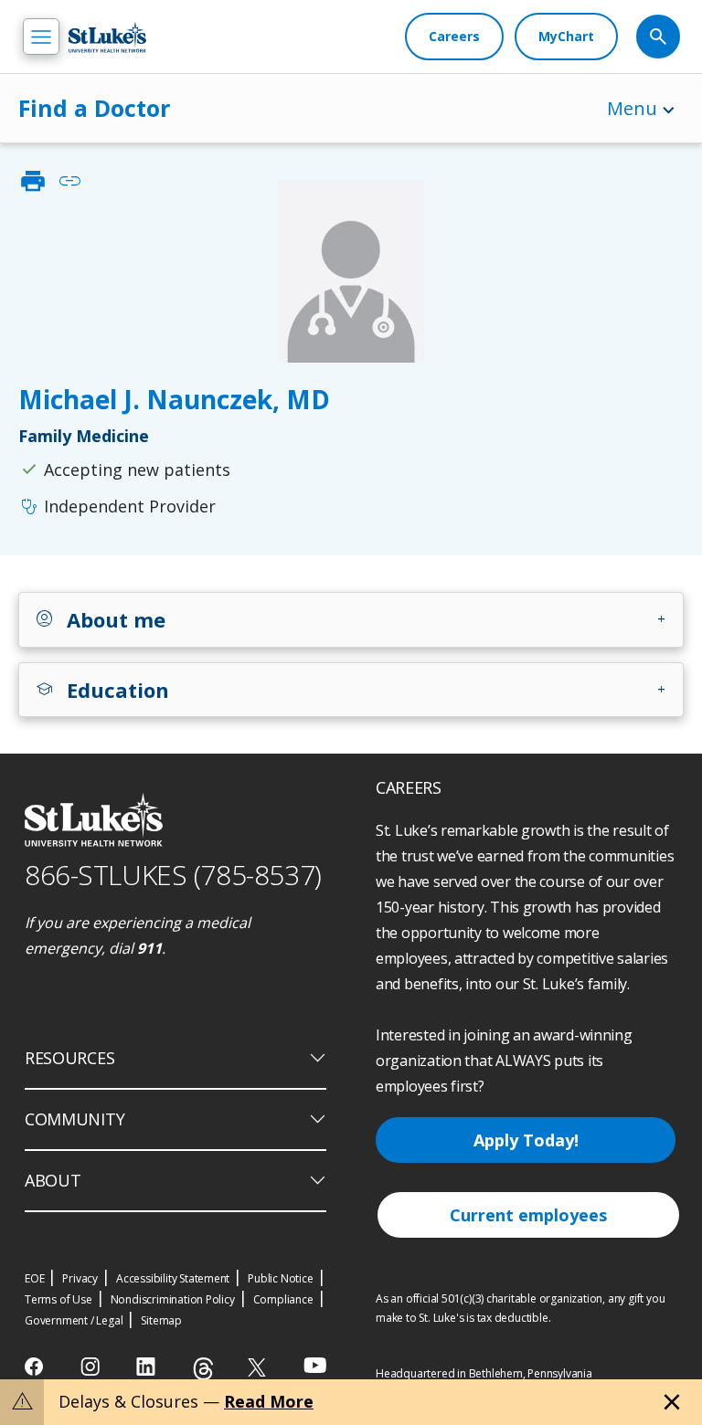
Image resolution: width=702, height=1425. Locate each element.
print (33, 180)
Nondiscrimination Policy (173, 1299)
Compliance (283, 1299)
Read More (269, 1401)
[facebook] (36, 1366)
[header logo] (107, 37)
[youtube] (314, 1365)
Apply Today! (526, 1140)
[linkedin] (147, 1366)
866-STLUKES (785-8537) (173, 874)
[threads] (203, 1368)
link (69, 180)
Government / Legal (73, 1320)
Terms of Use (58, 1299)
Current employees (528, 1215)
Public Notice (280, 1278)
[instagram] (91, 1366)
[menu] (41, 36)
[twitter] (259, 1367)
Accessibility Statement (172, 1278)
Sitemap (161, 1320)
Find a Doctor (94, 107)
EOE (34, 1278)
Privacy (80, 1278)
